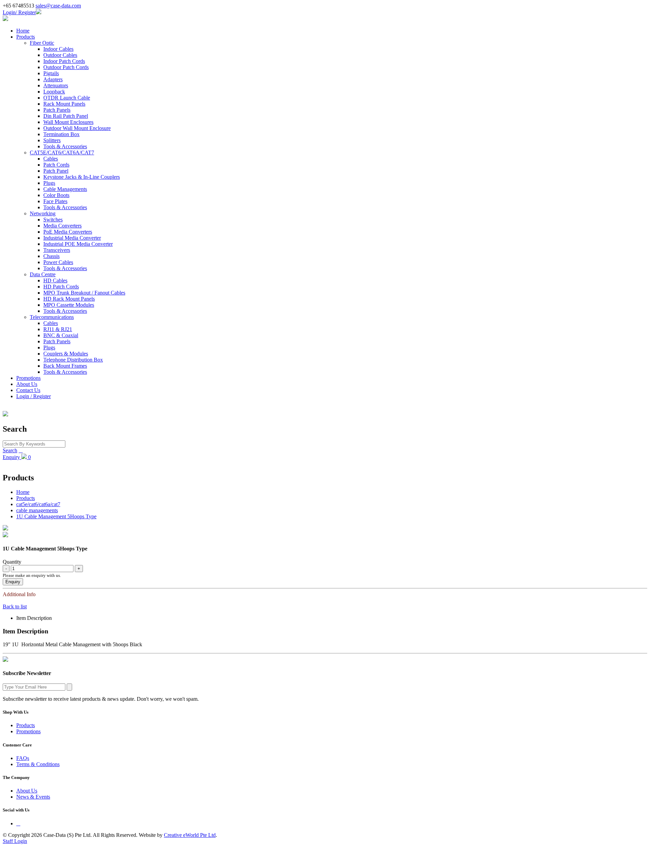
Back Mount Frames (65, 366)
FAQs (22, 758)
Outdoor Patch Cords (66, 67)
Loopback (54, 91)
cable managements (37, 510)
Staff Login (15, 841)
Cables (50, 158)
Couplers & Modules (65, 353)
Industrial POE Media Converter (78, 244)
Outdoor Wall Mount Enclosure (77, 128)
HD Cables (55, 280)
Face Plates (55, 201)
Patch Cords (56, 165)
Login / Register (33, 396)
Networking (43, 213)
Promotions (28, 378)
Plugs (49, 183)
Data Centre (43, 274)
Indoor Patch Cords (64, 61)
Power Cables (58, 262)
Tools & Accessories (65, 146)
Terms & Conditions (38, 764)
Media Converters (62, 226)
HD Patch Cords (61, 286)
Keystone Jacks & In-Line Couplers (81, 177)
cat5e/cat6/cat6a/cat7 (38, 504)
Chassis (51, 256)
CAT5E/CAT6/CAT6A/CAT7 (62, 152)
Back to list (15, 606)
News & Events (33, 797)
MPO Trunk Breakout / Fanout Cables (84, 293)
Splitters (52, 140)
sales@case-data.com (58, 5)
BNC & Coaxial (60, 335)
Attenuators (55, 85)
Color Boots (56, 195)
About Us (26, 384)
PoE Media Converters (67, 232)
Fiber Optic (42, 43)
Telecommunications (52, 317)
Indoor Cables (58, 49)
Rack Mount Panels (64, 104)
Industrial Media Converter (72, 238)
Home (22, 31)
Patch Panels (56, 110)
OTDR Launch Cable (66, 98)
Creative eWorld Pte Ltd (190, 835)
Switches (53, 219)
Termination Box (61, 134)
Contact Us (28, 390)
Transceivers (56, 250)
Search (10, 450)
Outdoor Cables (60, 55)
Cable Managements (65, 189)
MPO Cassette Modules (68, 305)
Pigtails (51, 73)
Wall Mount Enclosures (68, 122)
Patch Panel (55, 171)
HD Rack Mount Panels (69, 299)
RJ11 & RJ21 (57, 329)
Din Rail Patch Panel (65, 116)
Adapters (53, 79)
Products (25, 37)
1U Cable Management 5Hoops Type (56, 516)
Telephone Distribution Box (73, 360)
